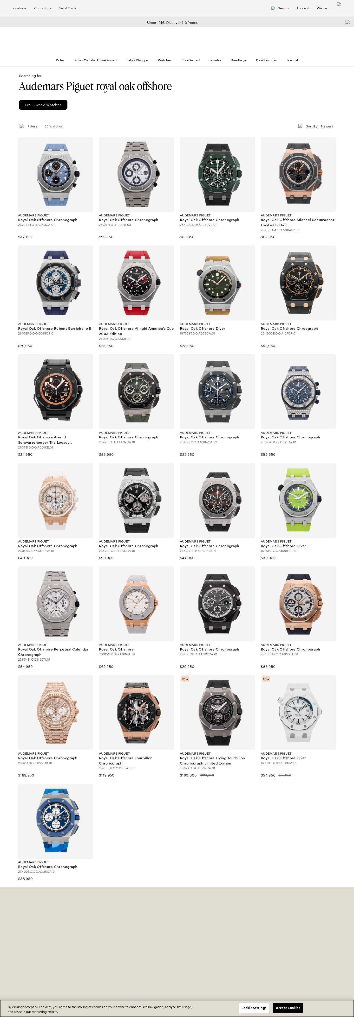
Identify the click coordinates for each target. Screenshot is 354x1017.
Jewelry (215, 60)
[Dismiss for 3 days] (346, 22)
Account (302, 8)
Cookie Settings (254, 1008)
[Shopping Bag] (339, 8)
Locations (19, 8)
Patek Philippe (137, 60)
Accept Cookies (288, 1008)
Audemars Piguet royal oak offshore (95, 86)
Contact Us (42, 8)
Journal (292, 60)
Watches (165, 60)
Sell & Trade (68, 8)
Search (283, 8)
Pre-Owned (191, 60)
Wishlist (323, 8)
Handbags (238, 60)
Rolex (60, 60)
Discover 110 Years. (182, 23)
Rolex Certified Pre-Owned (95, 60)
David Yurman (266, 60)
